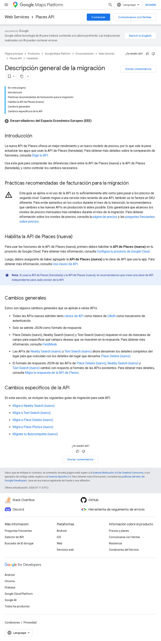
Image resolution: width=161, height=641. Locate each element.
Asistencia (115, 543)
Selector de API (14, 537)
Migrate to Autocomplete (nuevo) (35, 434)
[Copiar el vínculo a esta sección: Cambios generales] (50, 298)
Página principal (14, 53)
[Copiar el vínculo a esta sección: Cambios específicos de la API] (73, 388)
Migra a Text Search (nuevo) (32, 413)
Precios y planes (119, 530)
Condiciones (12, 622)
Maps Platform (49, 4)
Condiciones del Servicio (124, 549)
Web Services (17, 17)
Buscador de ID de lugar (19, 543)
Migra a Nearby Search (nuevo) (34, 406)
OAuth (111, 316)
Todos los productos (17, 606)
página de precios (105, 217)
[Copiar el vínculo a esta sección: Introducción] (36, 136)
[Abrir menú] (6, 4)
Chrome (10, 581)
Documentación (85, 53)
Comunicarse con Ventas (134, 17)
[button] (48, 121)
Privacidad (30, 622)
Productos (34, 53)
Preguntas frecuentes (18, 530)
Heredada (32, 58)
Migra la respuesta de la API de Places (52, 373)
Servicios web (65, 549)
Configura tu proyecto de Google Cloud (123, 251)
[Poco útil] (153, 54)
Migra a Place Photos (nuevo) (33, 427)
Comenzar (98, 17)
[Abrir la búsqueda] (110, 4)
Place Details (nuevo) (115, 356)
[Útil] (147, 54)
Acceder (150, 4)
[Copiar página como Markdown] (21, 76)
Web (59, 543)
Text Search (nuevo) (78, 351)
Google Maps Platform (57, 53)
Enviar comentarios (138, 69)
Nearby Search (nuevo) (45, 351)
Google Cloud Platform (19, 593)
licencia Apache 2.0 (60, 476)
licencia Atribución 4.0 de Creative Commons (118, 472)
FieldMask (49, 344)
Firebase (10, 587)
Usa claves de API (65, 264)
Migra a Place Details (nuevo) (33, 420)
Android (62, 530)
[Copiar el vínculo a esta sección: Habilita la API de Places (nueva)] (76, 237)
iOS (59, 537)
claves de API (74, 316)
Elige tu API (40, 155)
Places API (45, 17)
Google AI (10, 600)
